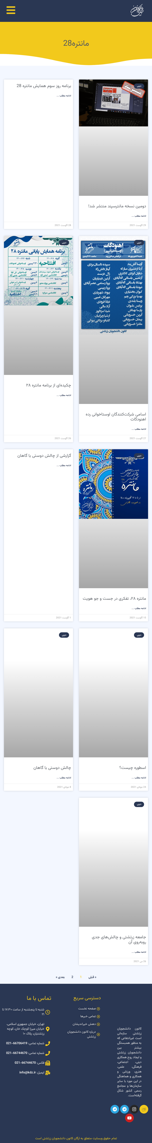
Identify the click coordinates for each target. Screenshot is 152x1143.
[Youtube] (129, 1118)
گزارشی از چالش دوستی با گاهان (44, 455)
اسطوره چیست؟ (132, 768)
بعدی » (60, 977)
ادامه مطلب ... (139, 216)
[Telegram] (124, 1109)
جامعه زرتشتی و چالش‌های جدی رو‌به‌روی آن (119, 939)
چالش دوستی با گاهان (52, 768)
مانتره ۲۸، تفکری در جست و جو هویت (114, 598)
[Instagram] (134, 1109)
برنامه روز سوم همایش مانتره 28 (44, 86)
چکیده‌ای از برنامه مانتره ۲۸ (48, 385)
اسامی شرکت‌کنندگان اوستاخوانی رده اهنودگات (116, 417)
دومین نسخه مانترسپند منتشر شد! (117, 206)
